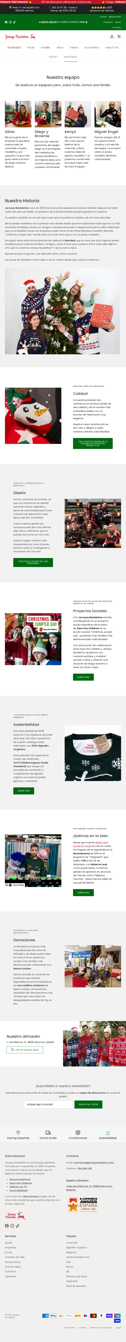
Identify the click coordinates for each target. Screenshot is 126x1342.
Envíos (103, 16)
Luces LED (71, 1242)
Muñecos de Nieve (76, 1276)
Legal (118, 1327)
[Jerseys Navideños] (20, 37)
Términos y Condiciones (101, 1327)
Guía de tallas (13, 1266)
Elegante (71, 1252)
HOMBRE (45, 47)
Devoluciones (115, 16)
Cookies (82, 1327)
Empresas (108, 22)
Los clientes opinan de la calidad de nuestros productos (93, 443)
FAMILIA (74, 47)
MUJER (30, 47)
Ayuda (118, 22)
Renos (69, 1266)
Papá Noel (72, 1281)
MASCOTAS (112, 47)
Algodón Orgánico (76, 1247)
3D (67, 1271)
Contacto (116, 27)
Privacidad (70, 1327)
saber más (83, 677)
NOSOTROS (70, 57)
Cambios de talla (14, 1257)
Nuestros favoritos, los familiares (33, 562)
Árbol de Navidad (75, 1286)
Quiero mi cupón (88, 1104)
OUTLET (53, 57)
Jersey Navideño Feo (78, 1257)
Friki (68, 1262)
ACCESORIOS (92, 47)
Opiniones (10, 1276)
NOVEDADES (14, 47)
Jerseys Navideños (12, 1316)
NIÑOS (60, 47)
